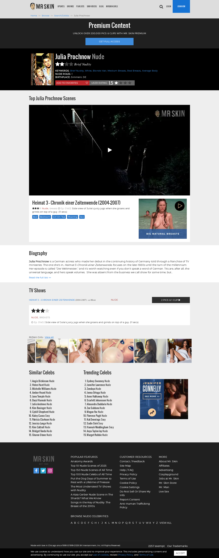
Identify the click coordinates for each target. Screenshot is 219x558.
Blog (101, 6)
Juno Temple (41, 396)
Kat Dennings (96, 419)
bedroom (45, 217)
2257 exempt (156, 546)
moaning (72, 217)
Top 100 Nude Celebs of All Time (91, 474)
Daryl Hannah (42, 400)
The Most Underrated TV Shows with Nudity (91, 488)
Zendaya (94, 388)
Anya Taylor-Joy (97, 431)
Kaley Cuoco (41, 415)
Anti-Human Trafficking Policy (135, 505)
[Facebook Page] (36, 470)
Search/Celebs (61, 15)
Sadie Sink (95, 423)
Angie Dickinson (43, 381)
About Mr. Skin (168, 461)
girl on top (59, 217)
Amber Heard (41, 392)
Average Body (150, 70)
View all (49, 337)
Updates (61, 6)
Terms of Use (128, 478)
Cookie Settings (130, 487)
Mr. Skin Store (168, 482)
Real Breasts (134, 70)
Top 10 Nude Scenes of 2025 (89, 465)
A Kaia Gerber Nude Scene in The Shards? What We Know (92, 496)
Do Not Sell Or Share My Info (135, 493)
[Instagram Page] (50, 470)
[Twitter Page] (43, 470)
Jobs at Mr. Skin (169, 478)
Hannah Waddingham (100, 427)
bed (35, 217)
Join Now (181, 6)
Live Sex (164, 491)
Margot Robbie (97, 435)
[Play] (109, 150)
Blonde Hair (99, 70)
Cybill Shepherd (43, 412)
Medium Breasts (117, 70)
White (88, 70)
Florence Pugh (97, 415)
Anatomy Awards (82, 461)
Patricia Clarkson (43, 419)
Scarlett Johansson (99, 400)
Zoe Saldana (96, 408)
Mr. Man (164, 487)
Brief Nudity (77, 70)
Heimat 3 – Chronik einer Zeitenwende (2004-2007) (76, 202)
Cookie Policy (128, 482)
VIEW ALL (161, 522)
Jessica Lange (42, 423)
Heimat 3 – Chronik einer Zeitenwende (52, 300)
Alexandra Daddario (99, 404)
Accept (180, 553)
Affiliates (164, 465)
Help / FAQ (127, 470)
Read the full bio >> (40, 277)
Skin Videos (92, 6)
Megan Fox (95, 412)
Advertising (166, 470)
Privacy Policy (128, 474)
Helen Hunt (41, 385)
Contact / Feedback (132, 461)
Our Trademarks (177, 546)
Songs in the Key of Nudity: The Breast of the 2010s (90, 504)
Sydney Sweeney (98, 381)
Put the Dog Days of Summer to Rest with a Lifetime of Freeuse (91, 480)
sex (82, 217)
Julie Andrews (42, 404)
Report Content (130, 499)
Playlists (80, 6)
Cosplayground (168, 474)
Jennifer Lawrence (99, 385)
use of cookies (101, 554)
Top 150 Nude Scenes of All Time (91, 470)
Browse (70, 6)
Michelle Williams (44, 388)
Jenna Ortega (96, 392)
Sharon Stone (42, 435)
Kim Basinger (42, 408)
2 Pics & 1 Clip (170, 300)
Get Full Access (109, 41)
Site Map (125, 465)
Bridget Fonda (42, 431)
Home (34, 15)
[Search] (161, 6)
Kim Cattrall (41, 427)
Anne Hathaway (97, 396)
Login (168, 6)
